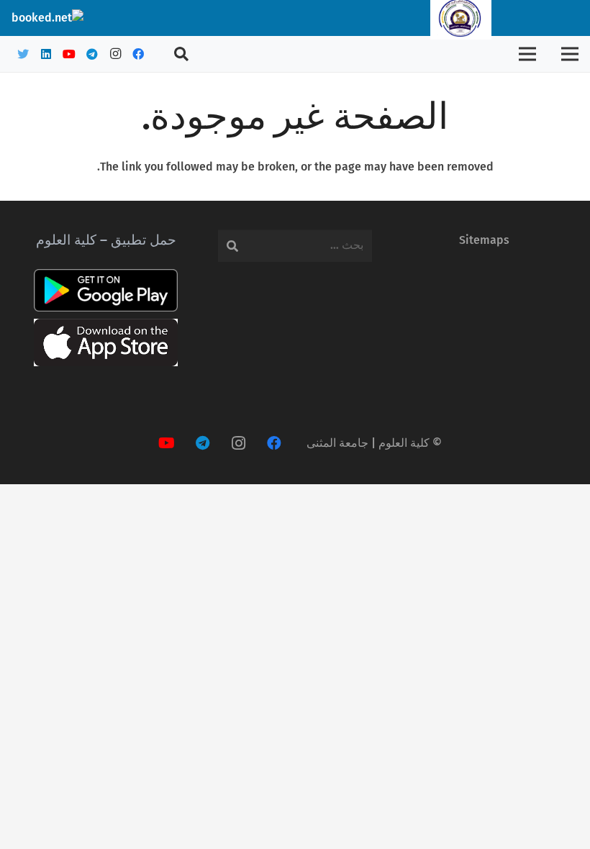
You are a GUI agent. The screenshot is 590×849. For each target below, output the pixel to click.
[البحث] (181, 54)
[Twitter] (23, 53)
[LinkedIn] (46, 53)
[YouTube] (69, 53)
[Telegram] (92, 53)
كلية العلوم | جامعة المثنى (368, 443)
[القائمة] (570, 54)
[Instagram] (115, 53)
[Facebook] (138, 53)
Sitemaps (484, 240)
